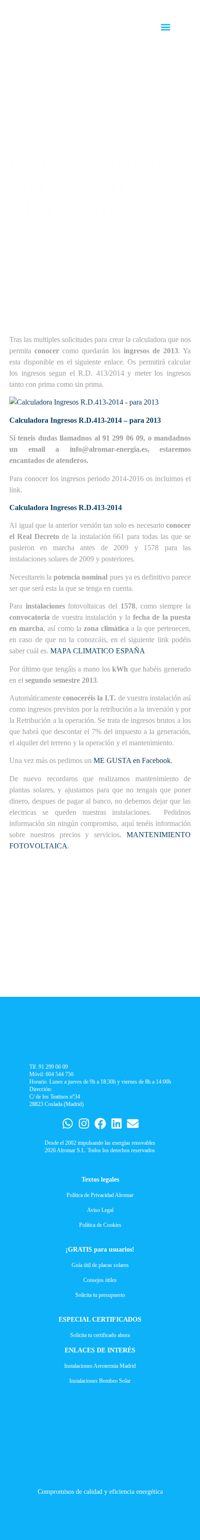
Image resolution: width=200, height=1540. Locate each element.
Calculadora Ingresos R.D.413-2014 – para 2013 (85, 420)
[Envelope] (133, 1123)
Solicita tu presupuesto (100, 1295)
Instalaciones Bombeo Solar (100, 1381)
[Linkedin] (116, 1123)
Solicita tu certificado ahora (100, 1335)
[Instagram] (84, 1123)
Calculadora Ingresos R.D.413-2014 (65, 507)
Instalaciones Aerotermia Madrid (100, 1366)
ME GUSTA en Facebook (131, 760)
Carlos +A (8, 1507)
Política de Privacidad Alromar (100, 1195)
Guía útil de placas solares (100, 1265)
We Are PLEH (31, 1507)
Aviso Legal (100, 1210)
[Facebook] (100, 1123)
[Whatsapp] (68, 1123)
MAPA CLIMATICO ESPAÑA (97, 651)
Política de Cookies (100, 1225)
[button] (165, 27)
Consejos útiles (100, 1280)
